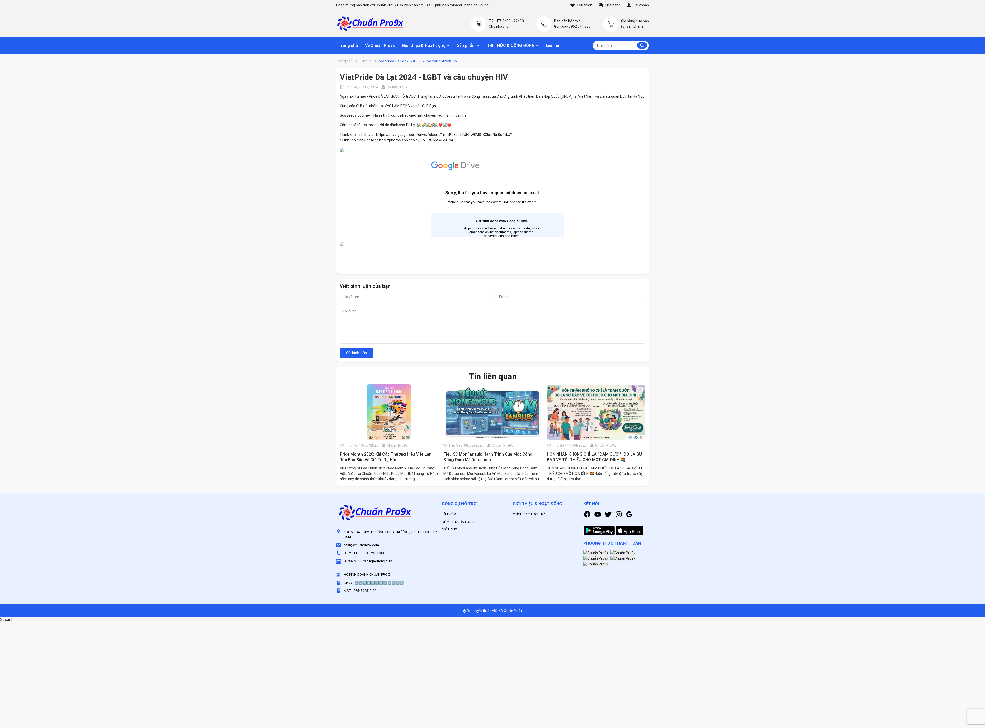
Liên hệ (552, 45)
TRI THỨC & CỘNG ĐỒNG (511, 45)
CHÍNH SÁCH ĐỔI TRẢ (529, 514)
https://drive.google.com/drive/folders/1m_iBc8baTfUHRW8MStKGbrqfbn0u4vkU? (444, 135)
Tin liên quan (493, 376)
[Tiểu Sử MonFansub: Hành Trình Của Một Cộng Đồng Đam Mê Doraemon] (492, 412)
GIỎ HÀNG (449, 529)
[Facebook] (587, 514)
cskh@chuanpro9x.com (361, 545)
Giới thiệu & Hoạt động (424, 45)
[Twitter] (608, 514)
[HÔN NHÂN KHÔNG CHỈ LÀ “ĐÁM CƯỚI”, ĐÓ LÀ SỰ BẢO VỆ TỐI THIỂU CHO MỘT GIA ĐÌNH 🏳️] (596, 412)
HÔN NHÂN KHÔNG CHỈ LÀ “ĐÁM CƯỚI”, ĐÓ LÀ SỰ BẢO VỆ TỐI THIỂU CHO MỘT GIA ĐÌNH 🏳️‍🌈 (594, 457)
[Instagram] (619, 514)
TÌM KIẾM (449, 514)
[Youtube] (598, 514)
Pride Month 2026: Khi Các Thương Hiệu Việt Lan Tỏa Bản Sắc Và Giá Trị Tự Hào (385, 457)
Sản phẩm (467, 45)
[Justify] (642, 45)
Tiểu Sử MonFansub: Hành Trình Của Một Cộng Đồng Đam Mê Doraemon (488, 457)
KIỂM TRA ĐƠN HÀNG (458, 522)
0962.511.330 (353, 553)
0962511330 (375, 553)
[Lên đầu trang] (976, 695)
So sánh (6, 619)
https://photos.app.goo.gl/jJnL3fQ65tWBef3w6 (415, 140)
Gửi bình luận (356, 353)
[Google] (629, 514)
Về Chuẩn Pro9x (380, 45)
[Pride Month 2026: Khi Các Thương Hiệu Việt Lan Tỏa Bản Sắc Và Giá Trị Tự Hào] (389, 412)
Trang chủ (348, 45)
